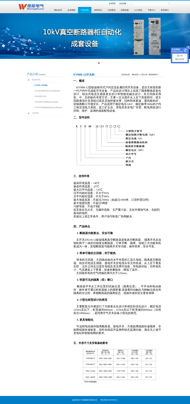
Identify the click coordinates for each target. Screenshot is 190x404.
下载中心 (151, 10)
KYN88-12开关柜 (41, 85)
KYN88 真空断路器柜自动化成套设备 (48, 107)
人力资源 (138, 10)
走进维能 (71, 10)
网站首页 (58, 10)
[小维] (180, 56)
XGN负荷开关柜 (40, 96)
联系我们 (165, 10)
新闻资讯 (98, 10)
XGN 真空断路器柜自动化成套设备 (47, 91)
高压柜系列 (36, 80)
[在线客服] (179, 59)
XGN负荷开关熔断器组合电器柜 (46, 102)
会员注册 (122, 3)
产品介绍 (85, 10)
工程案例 (111, 10)
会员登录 (113, 3)
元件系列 (35, 113)
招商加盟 (125, 10)
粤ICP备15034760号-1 (109, 400)
